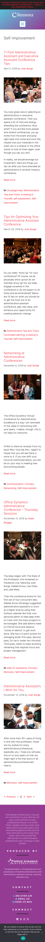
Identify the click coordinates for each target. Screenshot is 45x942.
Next (31, 796)
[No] (42, 933)
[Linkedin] (17, 919)
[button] (22, 24)
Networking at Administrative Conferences (14, 356)
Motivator (9, 672)
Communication (15, 484)
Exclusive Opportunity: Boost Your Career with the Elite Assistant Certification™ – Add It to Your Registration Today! (22, 4)
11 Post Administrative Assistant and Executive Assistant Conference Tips (21, 57)
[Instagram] (24, 919)
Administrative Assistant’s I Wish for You (22, 688)
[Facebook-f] (21, 919)
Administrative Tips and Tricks (23, 330)
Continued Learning (14, 335)
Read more (9, 180)
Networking (10, 488)
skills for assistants (17, 668)
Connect (29, 484)
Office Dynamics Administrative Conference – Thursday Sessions (21, 507)
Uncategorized (14, 190)
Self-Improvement (23, 339)
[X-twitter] (28, 919)
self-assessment (22, 198)
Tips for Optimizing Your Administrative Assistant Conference (21, 220)
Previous (10, 796)
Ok (23, 938)
